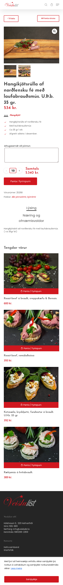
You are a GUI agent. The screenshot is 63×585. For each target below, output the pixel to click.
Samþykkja (31, 579)
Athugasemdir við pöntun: (17, 145)
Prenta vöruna (48, 19)
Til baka (11, 19)
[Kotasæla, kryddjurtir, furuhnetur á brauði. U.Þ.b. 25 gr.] (31, 387)
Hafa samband (11, 547)
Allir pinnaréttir (19, 196)
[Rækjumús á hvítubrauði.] (31, 447)
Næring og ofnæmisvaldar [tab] (31, 218)
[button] (57, 4)
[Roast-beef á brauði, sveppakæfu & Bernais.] (31, 273)
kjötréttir (31, 196)
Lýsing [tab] (31, 208)
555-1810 (13, 526)
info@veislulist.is (21, 529)
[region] (31, 571)
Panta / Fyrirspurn (20, 181)
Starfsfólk (8, 550)
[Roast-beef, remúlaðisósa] (31, 330)
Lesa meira (16, 568)
